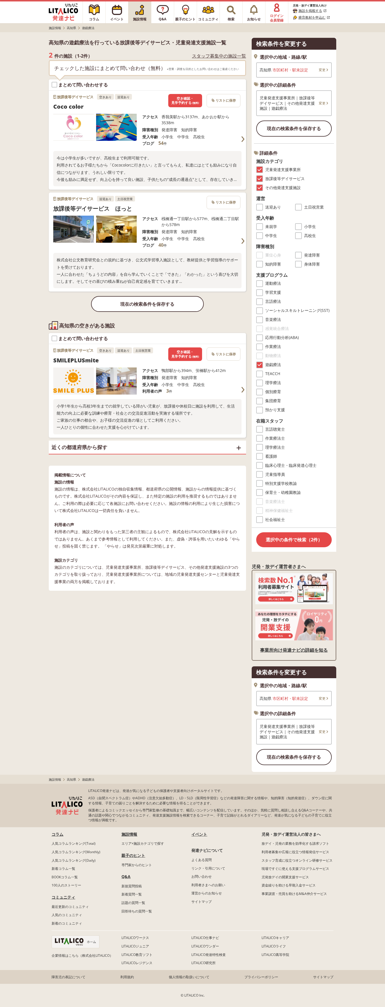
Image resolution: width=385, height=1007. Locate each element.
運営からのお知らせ (206, 893)
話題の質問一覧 (133, 902)
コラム (57, 834)
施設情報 (129, 834)
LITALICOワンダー (205, 946)
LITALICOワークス (135, 937)
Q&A (125, 876)
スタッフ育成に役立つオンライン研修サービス (297, 860)
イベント (199, 834)
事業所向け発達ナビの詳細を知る (294, 650)
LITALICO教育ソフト (136, 954)
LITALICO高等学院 (275, 954)
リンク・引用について (208, 868)
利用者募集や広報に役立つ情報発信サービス (295, 852)
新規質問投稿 (131, 886)
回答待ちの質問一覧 (136, 911)
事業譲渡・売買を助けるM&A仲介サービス (294, 893)
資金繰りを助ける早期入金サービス (289, 885)
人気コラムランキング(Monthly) (76, 852)
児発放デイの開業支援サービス (285, 877)
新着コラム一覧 (63, 868)
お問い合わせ (201, 876)
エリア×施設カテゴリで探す (142, 843)
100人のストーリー (66, 885)
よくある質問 (201, 859)
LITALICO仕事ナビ (205, 937)
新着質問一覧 (131, 894)
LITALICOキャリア (275, 937)
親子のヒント (133, 855)
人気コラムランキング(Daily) (74, 860)
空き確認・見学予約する (185, 100)
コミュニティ (63, 897)
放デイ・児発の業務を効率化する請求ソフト (295, 843)
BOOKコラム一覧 (65, 877)
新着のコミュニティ (67, 923)
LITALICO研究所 (203, 962)
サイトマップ (201, 901)
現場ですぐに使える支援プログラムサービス (295, 868)
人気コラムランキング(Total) (74, 843)
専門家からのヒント (136, 864)
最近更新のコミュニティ (70, 906)
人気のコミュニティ (67, 914)
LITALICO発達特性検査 (208, 954)
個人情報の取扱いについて (189, 977)
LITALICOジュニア (135, 946)
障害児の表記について (68, 977)
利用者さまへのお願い (208, 885)
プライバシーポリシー (261, 977)
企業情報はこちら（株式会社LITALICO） (82, 955)
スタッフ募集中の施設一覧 (219, 56)
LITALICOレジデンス (136, 962)
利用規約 (127, 977)
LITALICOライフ (274, 946)
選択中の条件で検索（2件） (294, 540)
